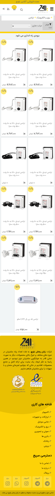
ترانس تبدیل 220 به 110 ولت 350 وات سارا (41, 272)
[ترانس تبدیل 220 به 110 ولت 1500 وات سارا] (41, 119)
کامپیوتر (45, 412)
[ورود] (3, 9)
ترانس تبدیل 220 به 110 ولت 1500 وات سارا (41, 125)
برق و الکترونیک (43, 18)
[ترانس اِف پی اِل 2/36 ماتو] (27, 315)
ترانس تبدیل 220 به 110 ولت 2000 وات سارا (41, 76)
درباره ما (45, 468)
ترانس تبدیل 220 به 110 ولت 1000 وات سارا (41, 174)
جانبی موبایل (43, 422)
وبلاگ (46, 473)
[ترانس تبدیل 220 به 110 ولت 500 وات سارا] (41, 217)
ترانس (31, 18)
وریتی (46, 446)
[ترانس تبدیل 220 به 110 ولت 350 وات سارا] (41, 266)
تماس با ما (44, 463)
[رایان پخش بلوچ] (43, 12)
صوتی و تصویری (41, 432)
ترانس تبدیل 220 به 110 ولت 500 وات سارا (41, 223)
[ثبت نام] (8, 9)
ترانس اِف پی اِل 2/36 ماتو (27, 319)
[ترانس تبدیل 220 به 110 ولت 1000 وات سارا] (41, 168)
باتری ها (45, 436)
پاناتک (46, 441)
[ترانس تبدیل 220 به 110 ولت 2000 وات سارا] (41, 70)
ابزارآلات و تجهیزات (40, 417)
